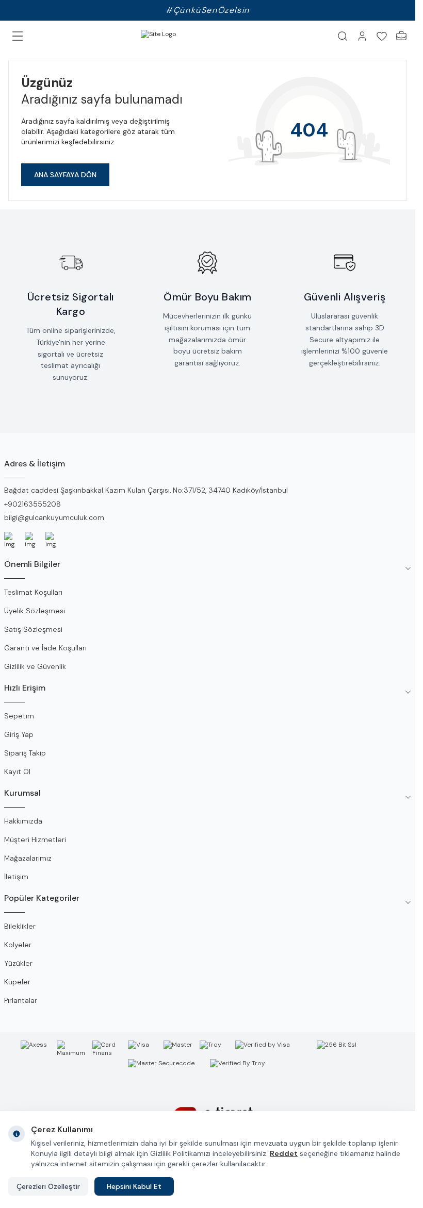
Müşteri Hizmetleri (35, 839)
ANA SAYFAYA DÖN (65, 174)
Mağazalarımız (28, 858)
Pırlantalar (20, 1000)
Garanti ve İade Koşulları (45, 647)
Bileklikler (20, 926)
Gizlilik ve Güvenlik (35, 666)
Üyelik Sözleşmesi (34, 610)
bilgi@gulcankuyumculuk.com (54, 517)
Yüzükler (18, 963)
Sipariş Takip (25, 753)
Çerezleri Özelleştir (48, 1186)
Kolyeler (17, 944)
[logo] (182, 36)
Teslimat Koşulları (33, 592)
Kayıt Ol (17, 771)
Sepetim (19, 715)
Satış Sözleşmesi (33, 629)
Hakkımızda (23, 821)
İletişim (16, 876)
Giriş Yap (19, 734)
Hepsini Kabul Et (134, 1186)
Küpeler (17, 981)
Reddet (284, 1153)
